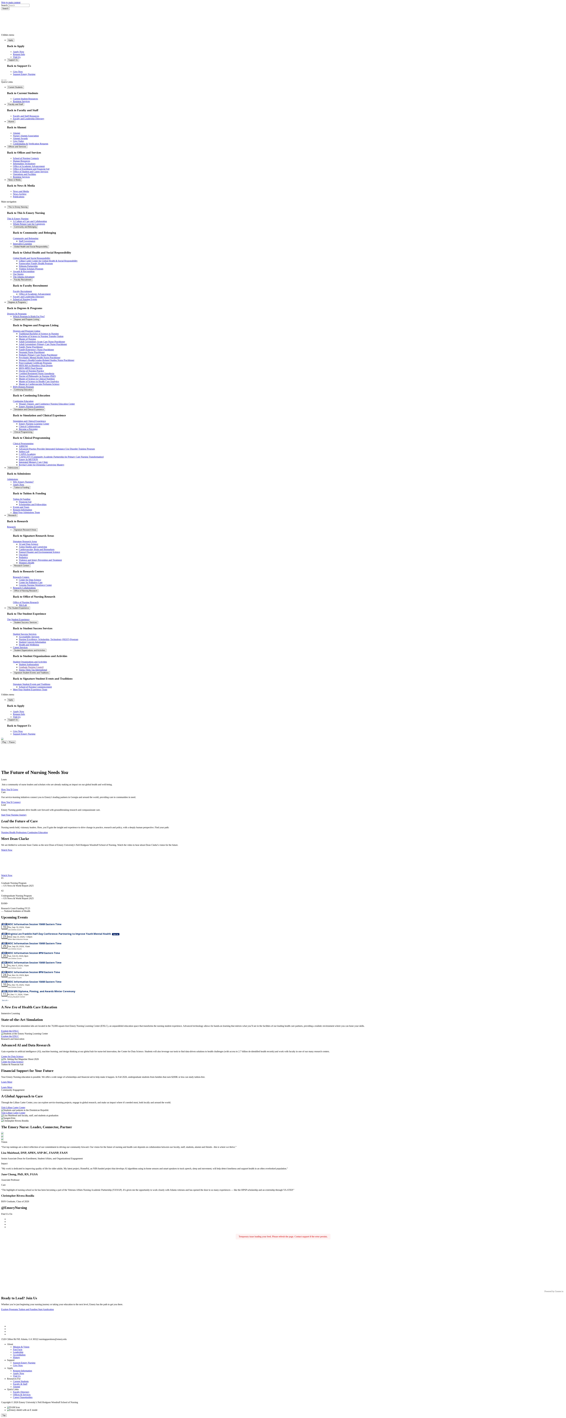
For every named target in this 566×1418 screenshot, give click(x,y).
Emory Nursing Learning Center (34, 424)
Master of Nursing (27, 339)
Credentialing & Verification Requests (30, 143)
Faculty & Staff (20, 1384)
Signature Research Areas (25, 530)
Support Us (13, 60)
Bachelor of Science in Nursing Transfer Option (41, 336)
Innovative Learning (22, 243)
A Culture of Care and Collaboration (30, 221)
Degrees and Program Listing (26, 319)
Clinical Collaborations (29, 426)
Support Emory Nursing (24, 74)
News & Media (14, 180)
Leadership (18, 1352)
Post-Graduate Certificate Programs (35, 363)
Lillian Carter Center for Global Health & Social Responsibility (48, 261)
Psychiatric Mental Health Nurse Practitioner (39, 357)
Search (4, 5)
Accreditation (19, 1355)
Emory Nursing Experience (31, 406)
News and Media (21, 191)
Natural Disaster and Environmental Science (39, 552)
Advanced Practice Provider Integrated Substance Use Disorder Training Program (57, 449)
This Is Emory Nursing (17, 207)
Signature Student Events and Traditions (31, 673)
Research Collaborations (24, 588)
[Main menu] (5, 80)
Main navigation (8, 201)
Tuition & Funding (21, 487)
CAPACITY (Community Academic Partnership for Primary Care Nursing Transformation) (61, 457)
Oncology (23, 554)
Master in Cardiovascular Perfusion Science (39, 384)
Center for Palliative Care (30, 582)
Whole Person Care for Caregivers (29, 224)
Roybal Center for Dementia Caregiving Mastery (41, 465)
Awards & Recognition (23, 271)
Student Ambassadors (29, 664)
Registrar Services (21, 101)
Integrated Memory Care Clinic (33, 462)
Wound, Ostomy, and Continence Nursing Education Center (47, 404)
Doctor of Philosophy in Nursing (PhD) (37, 376)
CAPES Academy (27, 454)
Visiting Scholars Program (31, 269)
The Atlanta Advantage (23, 276)
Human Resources (21, 161)
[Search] (2, 80)
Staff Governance (27, 241)
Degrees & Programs (17, 302)
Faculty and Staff (15, 104)
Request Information (22, 510)
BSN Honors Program (23, 387)
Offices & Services (22, 1394)
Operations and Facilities (24, 174)
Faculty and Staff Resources (26, 116)
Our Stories (18, 274)
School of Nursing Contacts (26, 158)
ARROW (23, 446)
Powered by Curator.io (553, 1291)
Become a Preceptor (28, 429)
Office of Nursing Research (25, 591)
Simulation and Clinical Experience (29, 409)
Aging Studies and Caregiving (33, 547)
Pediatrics (23, 557)
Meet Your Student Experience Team (30, 689)
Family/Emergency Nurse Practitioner (36, 349)
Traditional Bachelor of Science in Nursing (39, 333)
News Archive (19, 194)
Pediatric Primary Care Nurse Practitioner (38, 355)
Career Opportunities (22, 1397)
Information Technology (24, 163)
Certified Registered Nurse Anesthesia (36, 373)
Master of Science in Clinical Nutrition (37, 379)
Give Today (18, 141)
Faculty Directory (21, 1392)
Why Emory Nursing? (23, 482)
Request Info (19, 54)
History (16, 1357)
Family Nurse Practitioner (31, 347)
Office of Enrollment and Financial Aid (31, 169)
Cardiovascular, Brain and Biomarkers (36, 549)
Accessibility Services (29, 636)
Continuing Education (23, 390)
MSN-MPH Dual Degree (30, 368)
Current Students (15, 87)
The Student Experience (18, 608)
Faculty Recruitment (22, 280)
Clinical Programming (23, 432)
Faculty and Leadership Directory (28, 118)
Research (12, 515)
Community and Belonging (25, 227)
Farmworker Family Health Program (36, 263)
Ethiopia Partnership (28, 266)
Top (3, 1415)
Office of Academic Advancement (29, 166)
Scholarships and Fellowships (32, 504)
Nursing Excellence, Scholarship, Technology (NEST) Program (48, 639)
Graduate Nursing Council (31, 667)
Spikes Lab (24, 451)
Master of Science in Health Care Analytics (39, 381)
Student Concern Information (32, 642)
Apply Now (18, 51)
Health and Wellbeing (29, 644)
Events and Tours (21, 507)
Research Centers (21, 566)
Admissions (13, 468)
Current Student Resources (25, 98)
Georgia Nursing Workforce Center (35, 585)
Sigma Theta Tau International (33, 670)
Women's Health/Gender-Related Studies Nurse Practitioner (46, 360)
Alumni (11, 121)
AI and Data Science (28, 544)
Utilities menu (7, 35)
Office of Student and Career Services (30, 171)
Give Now (18, 71)
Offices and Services (17, 147)
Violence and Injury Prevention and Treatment (40, 560)
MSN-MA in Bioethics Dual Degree (36, 365)
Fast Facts (17, 1349)
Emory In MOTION (28, 459)
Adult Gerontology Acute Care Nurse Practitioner (42, 341)
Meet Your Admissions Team (26, 512)
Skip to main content (10, 2)
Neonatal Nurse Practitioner (32, 352)
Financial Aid (25, 502)
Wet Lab (23, 605)
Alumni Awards (20, 138)
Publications (18, 196)
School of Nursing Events (25, 299)
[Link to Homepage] (283, 22)
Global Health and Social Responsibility (31, 247)
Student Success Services (25, 622)
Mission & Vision (21, 1347)
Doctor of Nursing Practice (31, 371)
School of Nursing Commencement (35, 687)
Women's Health (26, 562)
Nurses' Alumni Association (26, 135)
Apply (10, 40)
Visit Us (16, 57)
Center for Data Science (30, 580)
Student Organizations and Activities (29, 650)
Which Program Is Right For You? (29, 316)
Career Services (20, 647)
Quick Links (7, 82)
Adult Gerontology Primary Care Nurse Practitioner (43, 344)
